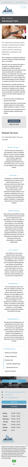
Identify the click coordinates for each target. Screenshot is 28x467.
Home (3, 18)
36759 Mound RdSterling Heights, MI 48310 (15, 392)
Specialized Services (12, 367)
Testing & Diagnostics (11, 356)
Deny (14, 464)
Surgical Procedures (10, 371)
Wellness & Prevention (11, 353)
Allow (14, 461)
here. (9, 458)
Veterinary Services (9, 349)
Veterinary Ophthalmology (13, 364)
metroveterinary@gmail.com (12, 397)
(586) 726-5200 (14, 124)
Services (9, 18)
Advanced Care (9, 360)
